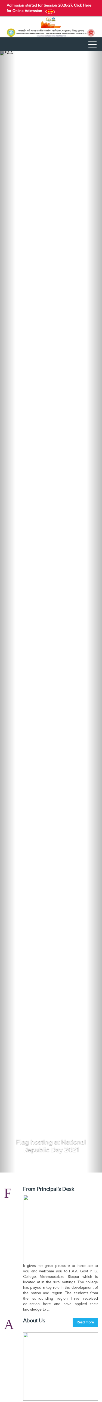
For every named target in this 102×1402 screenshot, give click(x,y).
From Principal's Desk (48, 1189)
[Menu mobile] (92, 45)
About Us (34, 1320)
